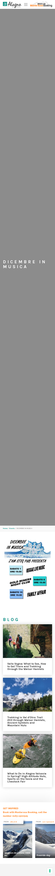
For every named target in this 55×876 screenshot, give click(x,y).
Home (5, 528)
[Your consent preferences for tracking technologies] (50, 871)
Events (12, 528)
